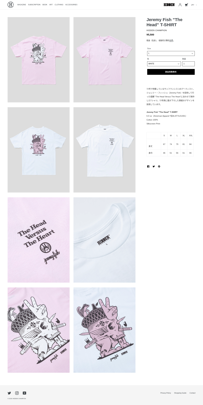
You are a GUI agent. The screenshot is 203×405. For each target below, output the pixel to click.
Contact (192, 393)
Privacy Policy (165, 393)
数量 (184, 59)
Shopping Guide (180, 393)
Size (149, 49)
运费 (171, 40)
